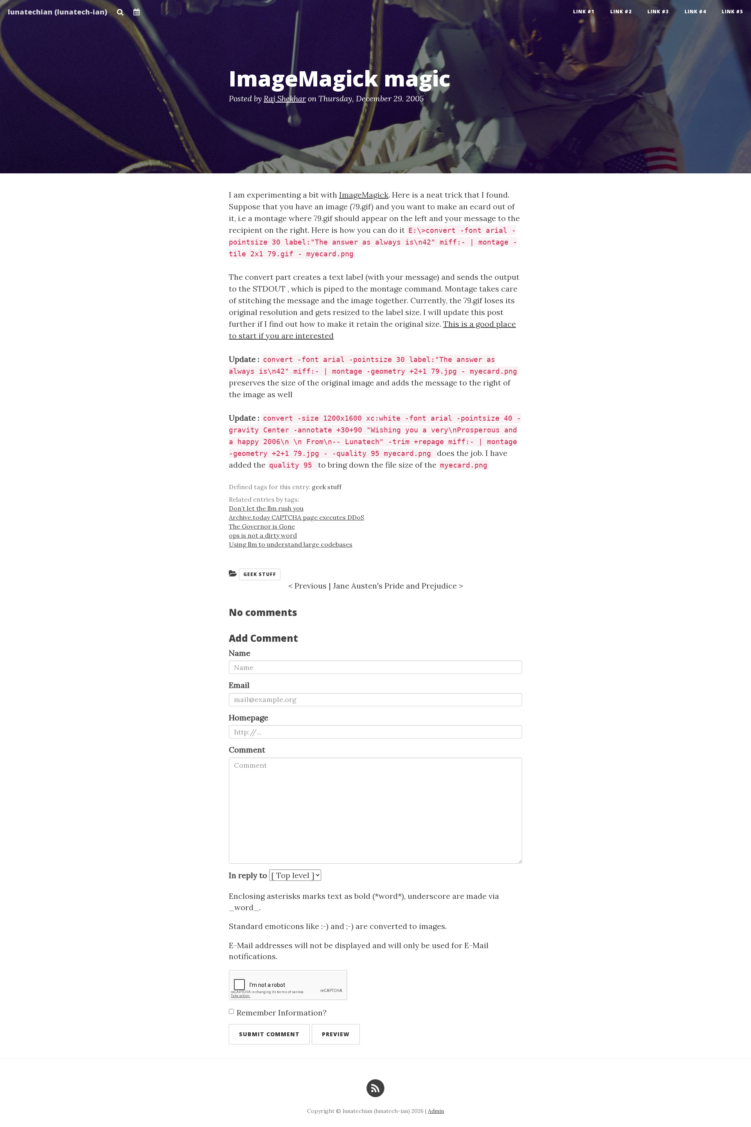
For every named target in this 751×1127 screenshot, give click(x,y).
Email (239, 685)
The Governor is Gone (262, 526)
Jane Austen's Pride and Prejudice (395, 586)
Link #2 (621, 11)
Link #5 (732, 11)
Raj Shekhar (285, 98)
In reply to (248, 875)
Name (239, 653)
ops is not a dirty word (263, 535)
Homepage (248, 717)
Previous (311, 586)
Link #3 (658, 11)
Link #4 (695, 11)
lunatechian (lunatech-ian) (57, 11)
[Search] (120, 10)
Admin (436, 1110)
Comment (247, 749)
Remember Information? (282, 1012)
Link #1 (584, 11)
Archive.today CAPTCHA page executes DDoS (296, 517)
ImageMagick (363, 195)
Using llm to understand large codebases (290, 544)
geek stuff (326, 487)
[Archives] (137, 10)
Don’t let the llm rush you (266, 508)
